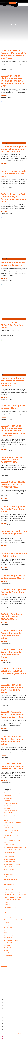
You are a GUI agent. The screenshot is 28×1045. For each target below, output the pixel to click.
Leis (5, 872)
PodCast (6, 902)
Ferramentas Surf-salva (10, 852)
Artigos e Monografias (10, 803)
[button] (6, 3)
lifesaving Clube (8, 874)
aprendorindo (8, 798)
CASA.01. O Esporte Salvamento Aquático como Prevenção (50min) (13, 671)
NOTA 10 (6, 887)
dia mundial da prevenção (11, 832)
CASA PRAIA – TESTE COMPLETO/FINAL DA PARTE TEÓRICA (12, 459)
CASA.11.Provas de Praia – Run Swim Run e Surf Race (13, 173)
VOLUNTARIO (8, 955)
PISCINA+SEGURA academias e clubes (15, 894)
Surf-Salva (7, 945)
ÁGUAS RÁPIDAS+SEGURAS (12, 793)
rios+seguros (7, 925)
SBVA (5, 932)
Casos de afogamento (10, 815)
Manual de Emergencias (11, 879)
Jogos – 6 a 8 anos (9, 859)
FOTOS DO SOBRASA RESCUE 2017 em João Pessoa (12, 325)
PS (5, 912)
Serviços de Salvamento (11, 940)
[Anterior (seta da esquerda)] (1, 1038)
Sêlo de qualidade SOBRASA (12, 935)
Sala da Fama (8, 927)
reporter (6, 922)
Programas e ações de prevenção (13, 909)
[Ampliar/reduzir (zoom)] (1, 1036)
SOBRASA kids (8, 942)
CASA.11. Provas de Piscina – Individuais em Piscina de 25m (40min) (13, 714)
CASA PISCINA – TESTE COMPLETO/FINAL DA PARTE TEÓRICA (13, 484)
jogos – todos (8, 866)
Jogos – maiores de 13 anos (12, 864)
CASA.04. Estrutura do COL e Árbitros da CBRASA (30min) (12, 616)
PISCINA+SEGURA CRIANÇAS (12, 897)
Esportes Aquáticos (9, 844)
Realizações (7, 917)
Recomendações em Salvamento (13, 920)
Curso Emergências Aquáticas (12, 822)
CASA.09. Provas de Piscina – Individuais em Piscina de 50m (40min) (13, 766)
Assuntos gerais (8, 805)
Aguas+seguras (8, 795)
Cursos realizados (9, 827)
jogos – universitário (9, 869)
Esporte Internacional (10, 838)
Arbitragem (7, 800)
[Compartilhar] (7, 1036)
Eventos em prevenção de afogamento (15, 847)
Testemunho (7, 947)
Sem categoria (8, 937)
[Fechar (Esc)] (10, 1036)
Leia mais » (4, 67)
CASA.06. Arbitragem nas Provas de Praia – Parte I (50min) (13, 592)
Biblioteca (7, 808)
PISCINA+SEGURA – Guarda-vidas (13, 892)
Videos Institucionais (10, 953)
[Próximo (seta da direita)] (4, 1038)
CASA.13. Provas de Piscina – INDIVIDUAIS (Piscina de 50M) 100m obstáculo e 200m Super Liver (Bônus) (13, 431)
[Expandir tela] (4, 1036)
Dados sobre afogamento (11, 830)
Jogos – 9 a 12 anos (9, 861)
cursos (6, 825)
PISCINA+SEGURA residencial (12, 899)
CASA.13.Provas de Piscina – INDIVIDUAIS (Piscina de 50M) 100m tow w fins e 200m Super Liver (13, 81)
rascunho (6, 915)
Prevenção (7, 904)
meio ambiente (8, 882)
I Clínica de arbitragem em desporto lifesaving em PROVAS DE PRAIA (14, 149)
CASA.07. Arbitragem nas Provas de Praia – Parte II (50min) (13, 509)
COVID (6, 817)
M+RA (6, 877)
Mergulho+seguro (9, 884)
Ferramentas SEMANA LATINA (12, 849)
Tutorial (6, 950)
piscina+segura (8, 889)
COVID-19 (7, 820)
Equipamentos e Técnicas (11, 835)
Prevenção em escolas (10, 907)
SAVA (5, 930)
